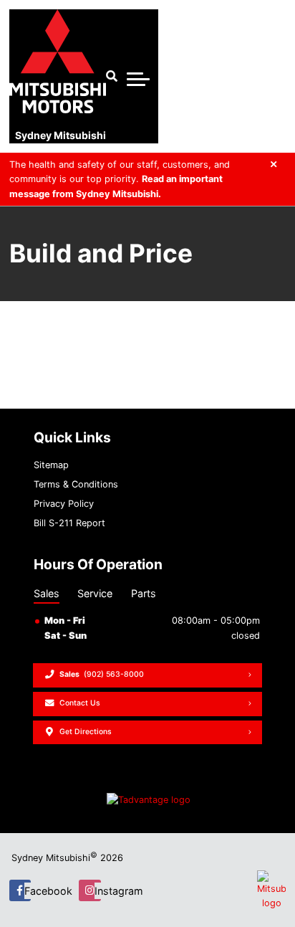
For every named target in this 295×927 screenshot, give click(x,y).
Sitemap (51, 465)
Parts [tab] (143, 593)
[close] (274, 164)
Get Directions (85, 731)
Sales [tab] (46, 593)
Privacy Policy (64, 503)
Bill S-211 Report (69, 523)
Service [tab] (94, 593)
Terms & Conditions (76, 484)
